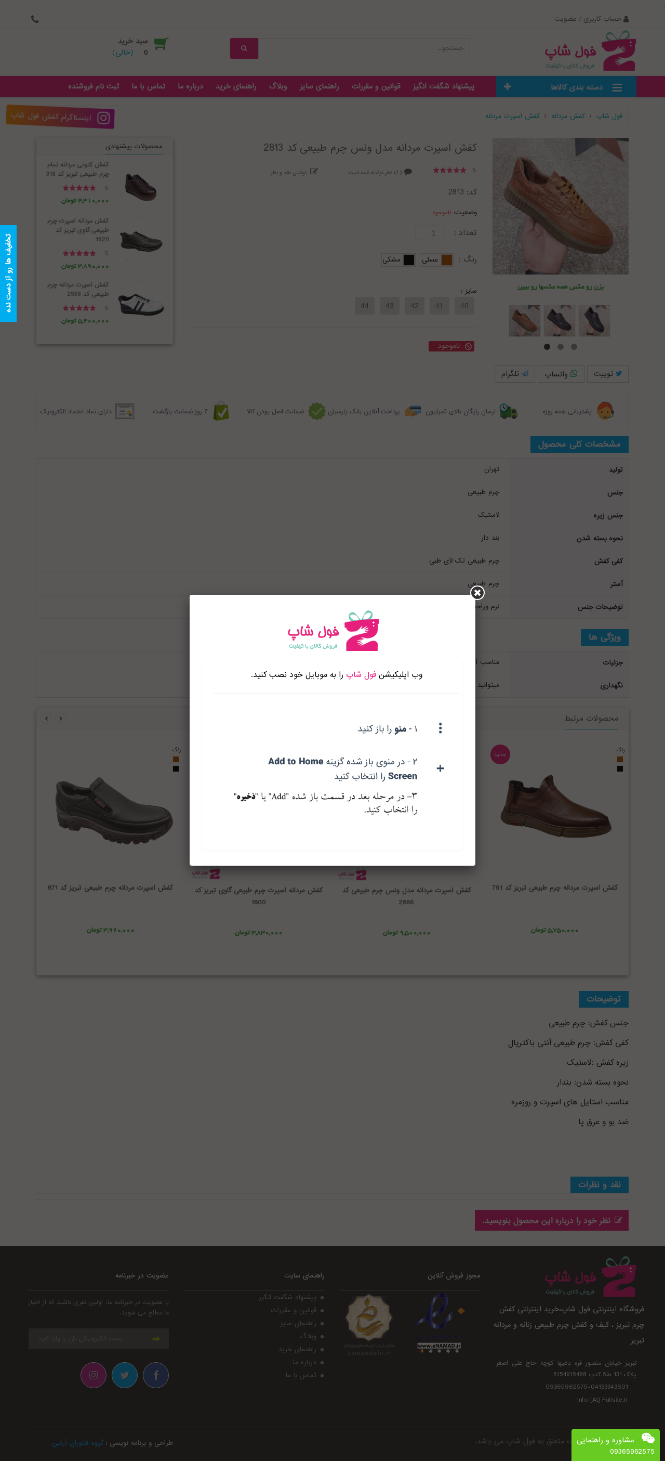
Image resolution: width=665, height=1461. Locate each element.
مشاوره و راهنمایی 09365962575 (616, 1445)
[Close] (477, 592)
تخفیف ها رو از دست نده (8, 273)
